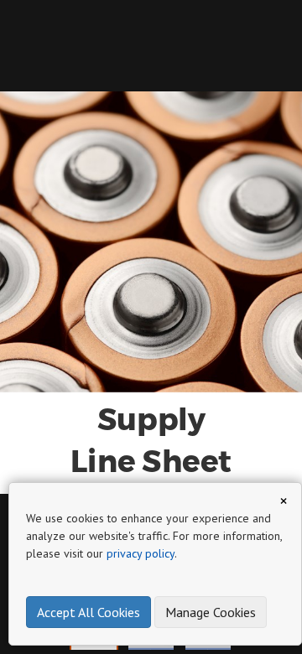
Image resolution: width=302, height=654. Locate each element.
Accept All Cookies (88, 612)
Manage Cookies (210, 612)
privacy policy (140, 553)
